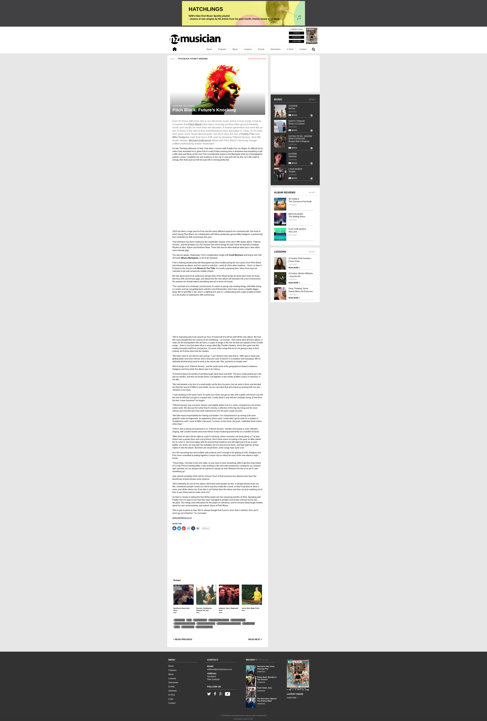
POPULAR (262, 659)
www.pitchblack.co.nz (182, 518)
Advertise (172, 691)
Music (235, 49)
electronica (200, 620)
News (209, 49)
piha (177, 627)
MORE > (312, 99)
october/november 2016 (229, 623)
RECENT (250, 659)
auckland (179, 620)
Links (170, 699)
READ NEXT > (255, 639)
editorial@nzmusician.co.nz (219, 669)
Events (261, 49)
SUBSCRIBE (296, 41)
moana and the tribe (185, 623)
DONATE (296, 33)
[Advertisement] (217, 316)
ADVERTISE (296, 37)
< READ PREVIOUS (182, 639)
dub (189, 620)
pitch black (188, 627)
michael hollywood (219, 620)
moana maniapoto (206, 623)
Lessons (248, 49)
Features (222, 49)
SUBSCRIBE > (293, 698)
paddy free (249, 623)
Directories (276, 49)
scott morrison (204, 627)
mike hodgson (238, 620)
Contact (303, 49)
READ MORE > (294, 268)
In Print (290, 49)
